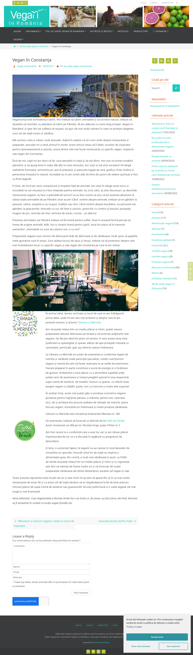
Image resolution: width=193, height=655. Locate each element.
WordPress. (105, 642)
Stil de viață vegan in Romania (33, 46)
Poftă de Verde (115, 420)
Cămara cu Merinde (89, 322)
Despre (78, 625)
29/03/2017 (48, 66)
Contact (154, 3)
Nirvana (96, 642)
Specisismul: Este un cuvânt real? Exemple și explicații (165, 128)
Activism (156, 217)
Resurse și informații (163, 267)
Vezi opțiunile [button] (173, 646)
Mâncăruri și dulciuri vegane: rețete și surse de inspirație (44, 523)
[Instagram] (22, 3)
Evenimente (158, 234)
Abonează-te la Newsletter (165, 105)
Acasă (143, 3)
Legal (115, 625)
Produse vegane (161, 262)
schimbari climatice (162, 278)
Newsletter (167, 3)
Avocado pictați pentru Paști (116, 521)
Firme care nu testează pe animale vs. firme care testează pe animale (166, 170)
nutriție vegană (160, 251)
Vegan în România (26, 66)
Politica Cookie (134, 627)
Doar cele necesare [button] (141, 646)
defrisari (156, 228)
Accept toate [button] (157, 637)
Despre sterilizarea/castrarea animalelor (164, 189)
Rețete (155, 273)
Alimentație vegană (163, 223)
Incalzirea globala (161, 240)
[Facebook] (14, 3)
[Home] (14, 46)
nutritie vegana (160, 256)
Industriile (157, 245)
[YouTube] (18, 3)
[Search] (176, 88)
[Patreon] (25, 3)
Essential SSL (157, 70)
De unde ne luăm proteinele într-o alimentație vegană (163, 142)
